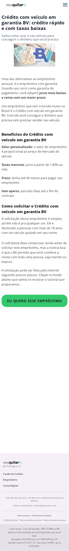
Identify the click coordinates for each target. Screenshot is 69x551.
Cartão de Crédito (13, 474)
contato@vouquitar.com (44, 505)
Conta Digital (10, 485)
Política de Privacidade (41, 515)
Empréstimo (10, 479)
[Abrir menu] (65, 4)
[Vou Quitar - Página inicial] (16, 4)
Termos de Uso (23, 515)
